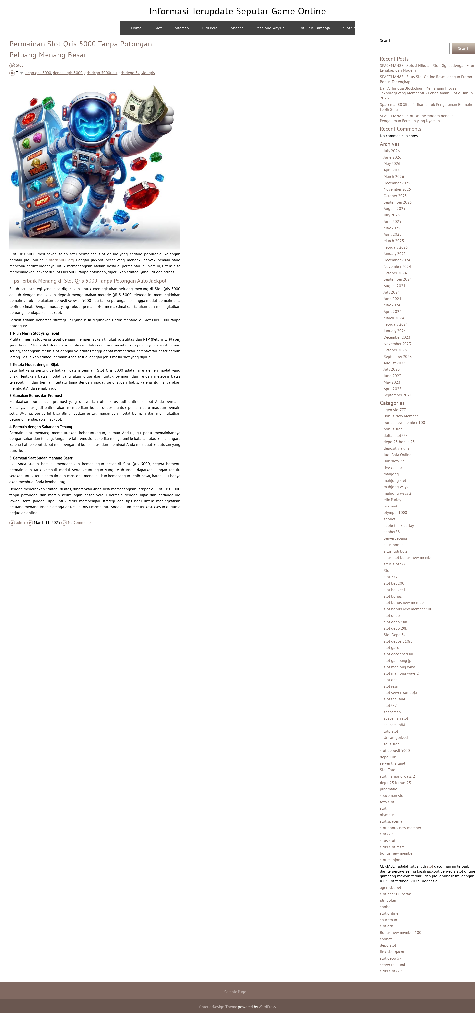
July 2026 (392, 150)
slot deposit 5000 (395, 750)
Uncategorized (396, 737)
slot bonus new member (404, 602)
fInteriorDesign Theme (218, 1006)
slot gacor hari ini (398, 653)
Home (136, 27)
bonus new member (397, 853)
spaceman (392, 711)
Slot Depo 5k (395, 634)
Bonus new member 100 (400, 932)
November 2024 (397, 266)
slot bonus (393, 596)
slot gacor (392, 647)
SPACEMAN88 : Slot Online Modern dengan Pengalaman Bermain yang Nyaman (417, 118)
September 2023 (398, 356)
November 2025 (397, 189)
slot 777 (391, 576)
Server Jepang (395, 538)
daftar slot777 (396, 435)
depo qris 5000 (38, 72)
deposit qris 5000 (68, 72)
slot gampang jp (397, 660)
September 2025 (398, 202)
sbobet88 (392, 531)
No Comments (80, 522)
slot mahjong (391, 859)
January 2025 (395, 253)
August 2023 (394, 362)
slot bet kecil (394, 589)
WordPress (267, 1006)
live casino (393, 467)
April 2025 (393, 234)
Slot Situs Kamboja (313, 27)
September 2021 (398, 394)
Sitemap (182, 27)
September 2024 (398, 279)
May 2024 (392, 304)
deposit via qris (396, 448)
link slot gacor (392, 951)
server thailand (392, 763)
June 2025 (392, 221)
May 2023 (392, 382)
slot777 (390, 705)
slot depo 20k (395, 628)
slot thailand (394, 698)
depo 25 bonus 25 (399, 441)
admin (21, 522)
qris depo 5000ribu (100, 72)
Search (385, 40)
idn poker (388, 900)
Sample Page (235, 991)
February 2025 (396, 247)
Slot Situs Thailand (359, 27)
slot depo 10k (395, 621)
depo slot (388, 945)
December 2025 (397, 182)
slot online (389, 913)
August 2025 (394, 208)
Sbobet (237, 27)
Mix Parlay (392, 499)
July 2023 (392, 369)
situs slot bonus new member (409, 557)
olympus (387, 814)
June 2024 (392, 298)
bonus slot (393, 428)
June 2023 (392, 375)
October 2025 (395, 195)
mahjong (391, 473)
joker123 (437, 27)
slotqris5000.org (60, 259)
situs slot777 (395, 563)
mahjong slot (395, 480)
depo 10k (388, 756)
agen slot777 (395, 409)
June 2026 (392, 157)
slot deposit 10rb (398, 641)
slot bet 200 (394, 583)
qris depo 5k (129, 72)
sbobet (389, 518)
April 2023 (393, 388)
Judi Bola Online (397, 454)
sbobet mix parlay (399, 525)
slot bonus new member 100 (408, 608)
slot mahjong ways (400, 666)
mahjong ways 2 (403, 27)
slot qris (148, 72)
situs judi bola (396, 551)
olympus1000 (395, 512)
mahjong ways (396, 486)
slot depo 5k (390, 958)
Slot (158, 27)
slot (383, 808)
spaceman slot (396, 718)
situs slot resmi (392, 846)
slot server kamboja (400, 692)
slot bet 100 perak (395, 893)
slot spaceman (392, 821)
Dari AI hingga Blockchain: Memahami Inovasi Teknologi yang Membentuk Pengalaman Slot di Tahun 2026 (426, 93)
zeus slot (391, 743)
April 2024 (393, 311)
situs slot (387, 840)
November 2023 (397, 343)
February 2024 (396, 324)
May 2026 (392, 163)
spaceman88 (394, 724)
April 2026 (393, 169)
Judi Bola (209, 27)
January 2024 (395, 330)
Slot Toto (387, 769)
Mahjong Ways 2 (270, 27)
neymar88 (392, 506)
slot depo (392, 615)
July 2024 (392, 292)
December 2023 (397, 337)
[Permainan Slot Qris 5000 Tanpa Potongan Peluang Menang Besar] (94, 247)
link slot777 (394, 461)
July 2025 (392, 214)
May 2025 (392, 227)
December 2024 (397, 259)
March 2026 (394, 176)
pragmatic (388, 788)
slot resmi (392, 686)
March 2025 (394, 240)
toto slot (391, 731)
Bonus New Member (401, 416)
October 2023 (395, 349)
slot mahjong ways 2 (401, 673)
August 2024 (394, 285)
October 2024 (395, 272)
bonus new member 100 (404, 422)
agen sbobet (390, 887)
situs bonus (393, 544)
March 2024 (394, 317)
